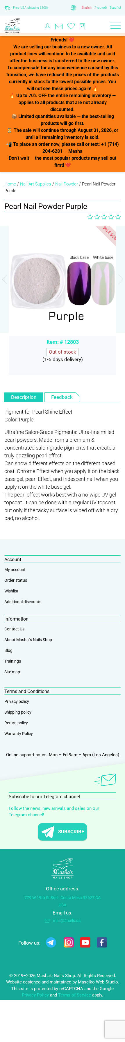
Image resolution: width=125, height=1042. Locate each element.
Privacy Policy (35, 995)
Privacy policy (16, 701)
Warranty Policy (18, 733)
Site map (12, 672)
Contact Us (14, 629)
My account (15, 569)
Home (10, 184)
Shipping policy (17, 712)
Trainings (12, 661)
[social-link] (51, 943)
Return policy (16, 723)
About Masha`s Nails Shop (28, 639)
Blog (8, 650)
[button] (120, 279)
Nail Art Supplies (35, 184)
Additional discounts (22, 601)
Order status (15, 580)
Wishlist (11, 591)
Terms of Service (74, 995)
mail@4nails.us (67, 920)
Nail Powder (66, 184)
